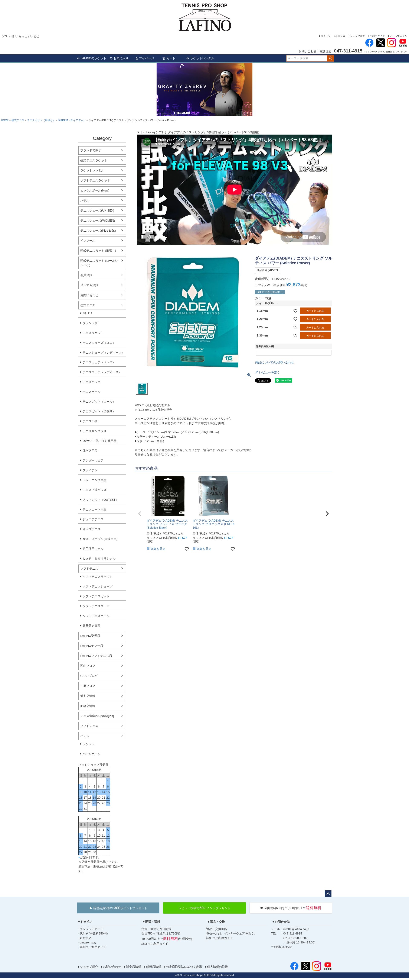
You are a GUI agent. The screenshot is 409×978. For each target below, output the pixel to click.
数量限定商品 (92, 625)
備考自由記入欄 (265, 346)
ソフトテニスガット (96, 596)
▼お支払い (85, 921)
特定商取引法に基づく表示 (184, 966)
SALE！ (88, 313)
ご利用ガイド (377, 36)
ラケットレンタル (202, 58)
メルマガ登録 (89, 285)
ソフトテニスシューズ (97, 586)
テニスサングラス (95, 431)
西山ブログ (87, 665)
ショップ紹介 (357, 36)
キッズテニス (92, 529)
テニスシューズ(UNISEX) (97, 210)
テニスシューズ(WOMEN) (97, 220)
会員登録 (340, 36)
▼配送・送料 (151, 921)
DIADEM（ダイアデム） (72, 120)
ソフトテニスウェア (96, 606)
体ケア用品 (90, 450)
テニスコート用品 (95, 509)
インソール (87, 240)
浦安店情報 (87, 696)
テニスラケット (93, 333)
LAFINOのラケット (93, 58)
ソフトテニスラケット (95, 180)
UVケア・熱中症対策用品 (100, 441)
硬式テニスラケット (93, 160)
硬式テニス (18, 120)
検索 (330, 58)
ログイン (325, 36)
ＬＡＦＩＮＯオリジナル (99, 558)
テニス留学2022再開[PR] (97, 716)
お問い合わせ (89, 295)
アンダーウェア (93, 460)
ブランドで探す (90, 150)
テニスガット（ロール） (99, 401)
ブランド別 (90, 323)
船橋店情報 (87, 706)
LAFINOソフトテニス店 (96, 655)
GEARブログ (89, 676)
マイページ (146, 58)
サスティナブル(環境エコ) (100, 539)
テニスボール (92, 391)
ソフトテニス (89, 568)
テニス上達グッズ (95, 490)
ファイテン (90, 470)
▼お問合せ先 (281, 921)
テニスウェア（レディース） (102, 372)
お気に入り (121, 58)
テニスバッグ (92, 382)
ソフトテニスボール (96, 616)
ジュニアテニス (93, 519)
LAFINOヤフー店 (91, 645)
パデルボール (92, 754)
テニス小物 (90, 421)
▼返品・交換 (216, 921)
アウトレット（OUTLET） (100, 499)
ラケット (89, 744)
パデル (84, 200)
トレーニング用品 (95, 480)
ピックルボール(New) (94, 190)
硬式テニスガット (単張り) (98, 250)
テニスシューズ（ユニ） (99, 342)
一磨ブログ (87, 686)
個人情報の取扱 (217, 966)
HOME (5, 120)
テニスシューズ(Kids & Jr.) (98, 230)
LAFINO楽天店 (90, 635)
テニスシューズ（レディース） (103, 352)
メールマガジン (398, 36)
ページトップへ (328, 893)
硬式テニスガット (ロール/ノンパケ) (99, 263)
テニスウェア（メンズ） (99, 362)
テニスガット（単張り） (41, 120)
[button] (140, 513)
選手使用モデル (93, 548)
